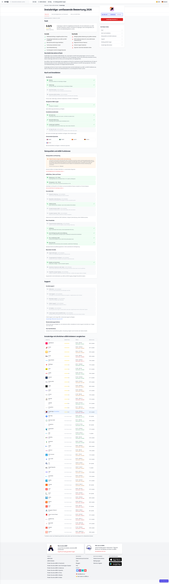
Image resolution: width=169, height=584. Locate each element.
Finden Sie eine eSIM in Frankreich (55, 563)
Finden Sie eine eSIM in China (54, 572)
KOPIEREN (119, 14)
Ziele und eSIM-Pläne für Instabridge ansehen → (55, 188)
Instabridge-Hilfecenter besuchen (53, 319)
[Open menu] (2, 2)
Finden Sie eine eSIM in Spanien (55, 570)
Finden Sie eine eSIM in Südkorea (55, 568)
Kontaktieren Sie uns (100, 551)
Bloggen (78, 563)
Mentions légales (97, 563)
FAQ (77, 565)
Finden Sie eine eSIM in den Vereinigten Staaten (59, 565)
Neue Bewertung (164, 581)
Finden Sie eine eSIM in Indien (54, 577)
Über (77, 561)
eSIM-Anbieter (50, 561)
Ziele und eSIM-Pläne (75, 14)
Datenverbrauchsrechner (82, 558)
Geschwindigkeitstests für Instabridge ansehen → (55, 171)
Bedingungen (96, 561)
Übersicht (47, 14)
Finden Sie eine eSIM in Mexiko (55, 575)
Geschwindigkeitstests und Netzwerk (60, 14)
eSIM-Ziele (49, 558)
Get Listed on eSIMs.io (82, 576)
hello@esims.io (80, 574)
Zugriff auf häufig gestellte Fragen (66, 551)
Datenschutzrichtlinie (98, 558)
